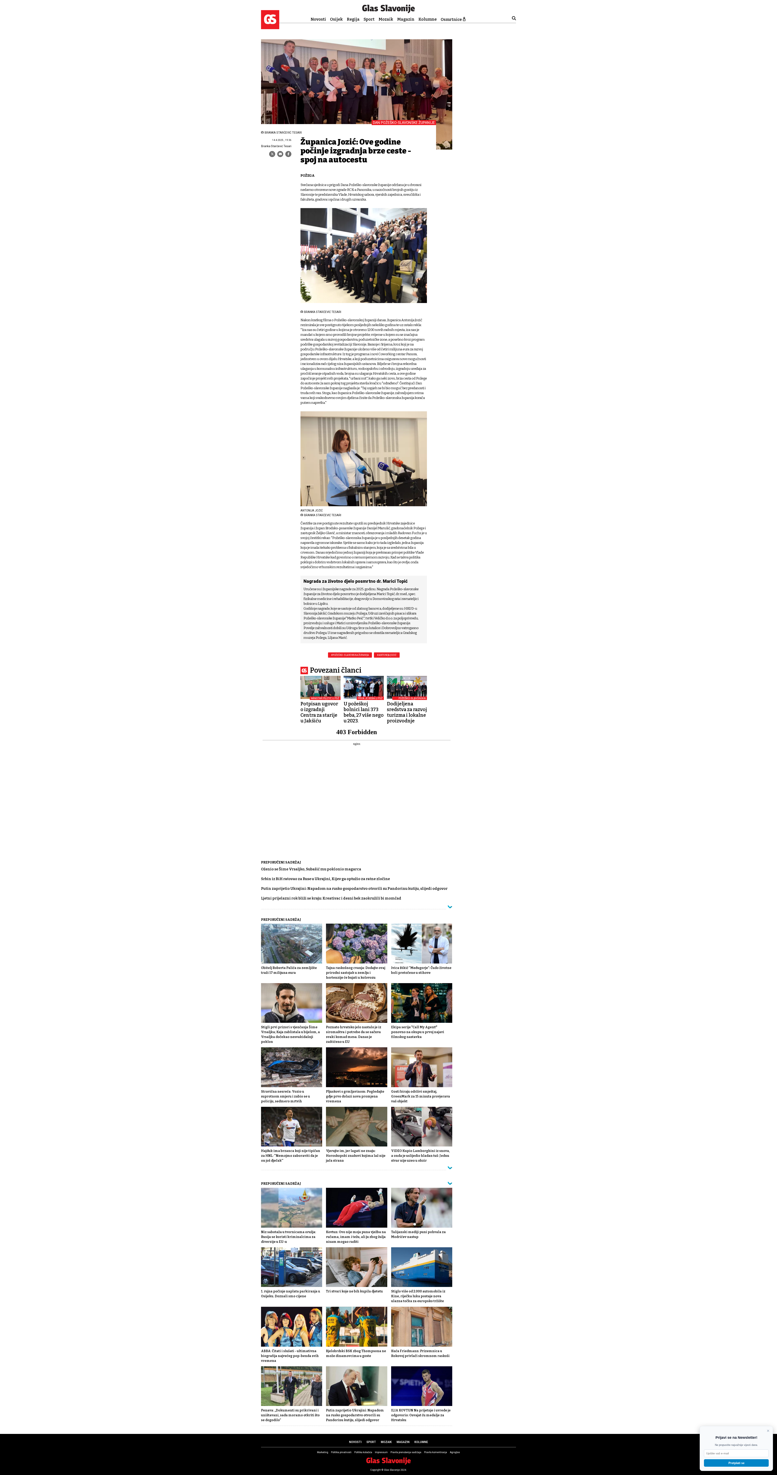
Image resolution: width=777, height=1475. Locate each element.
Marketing (322, 1452)
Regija (353, 19)
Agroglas (455, 1452)
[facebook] (288, 154)
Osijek (336, 19)
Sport (369, 19)
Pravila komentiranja (435, 1452)
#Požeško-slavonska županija (350, 655)
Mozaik (386, 19)
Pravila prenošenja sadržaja (406, 1452)
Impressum (381, 1452)
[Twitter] (272, 154)
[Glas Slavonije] (270, 27)
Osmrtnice (451, 19)
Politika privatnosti (341, 1452)
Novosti (318, 19)
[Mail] (280, 154)
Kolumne (427, 19)
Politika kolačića (363, 1452)
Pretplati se (736, 1463)
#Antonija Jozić (387, 655)
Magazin (405, 19)
